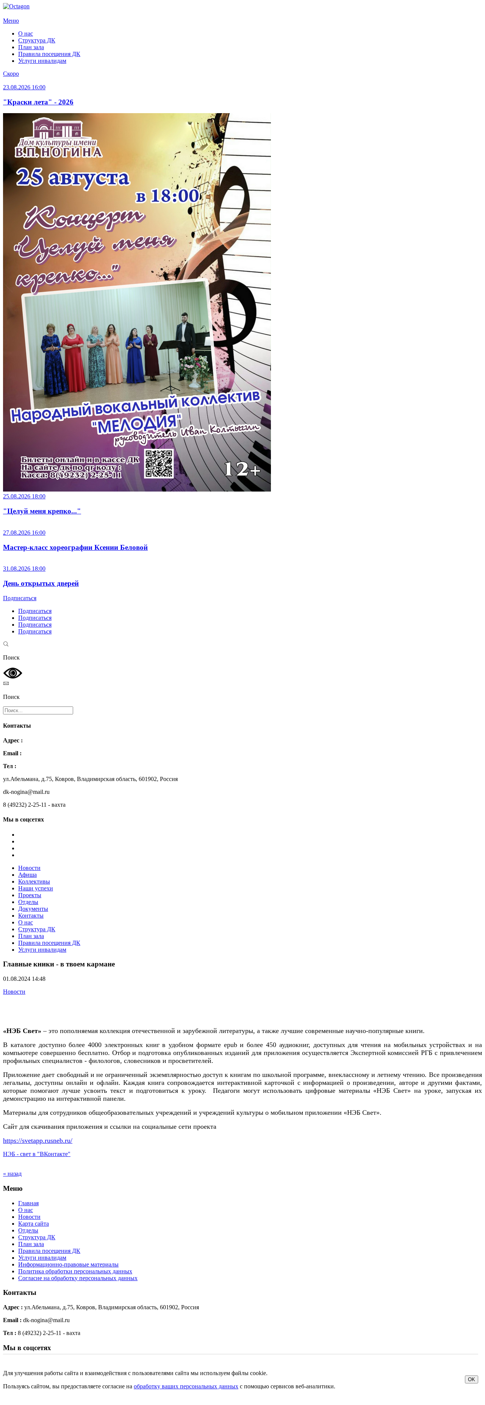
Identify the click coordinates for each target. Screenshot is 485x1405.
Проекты (29, 895)
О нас (25, 33)
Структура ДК (36, 40)
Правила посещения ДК (49, 54)
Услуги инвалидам (42, 61)
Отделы (28, 902)
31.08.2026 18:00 (24, 568)
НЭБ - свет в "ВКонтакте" (36, 1154)
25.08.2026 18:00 (24, 496)
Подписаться (19, 598)
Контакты (31, 915)
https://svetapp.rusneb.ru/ (37, 1140)
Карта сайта (33, 1223)
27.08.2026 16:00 (24, 532)
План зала (31, 47)
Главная (28, 1203)
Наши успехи (35, 888)
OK (471, 1379)
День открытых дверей (41, 583)
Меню (11, 20)
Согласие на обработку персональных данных (78, 1278)
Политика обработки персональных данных (75, 1271)
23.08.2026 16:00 (24, 87)
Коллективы (34, 881)
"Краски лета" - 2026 (38, 102)
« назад (12, 1173)
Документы (33, 909)
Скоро (11, 73)
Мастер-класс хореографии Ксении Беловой (75, 547)
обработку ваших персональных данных (186, 1386)
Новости (29, 868)
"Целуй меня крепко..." (42, 511)
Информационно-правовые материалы (68, 1264)
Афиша (27, 874)
